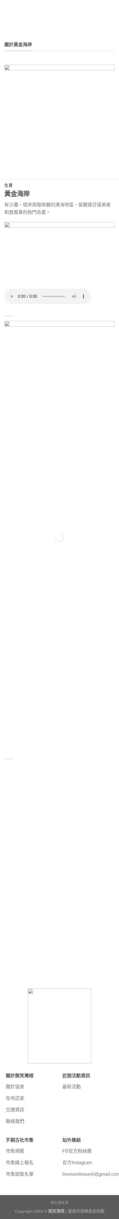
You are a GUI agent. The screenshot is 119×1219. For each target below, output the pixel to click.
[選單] (7, 14)
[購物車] (112, 14)
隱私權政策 (59, 1203)
